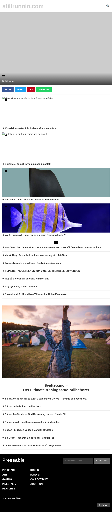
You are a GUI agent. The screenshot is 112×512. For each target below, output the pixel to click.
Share (8, 90)
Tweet (20, 90)
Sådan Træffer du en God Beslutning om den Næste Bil (35, 414)
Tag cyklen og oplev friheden (21, 286)
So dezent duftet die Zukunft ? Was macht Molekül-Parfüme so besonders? (46, 398)
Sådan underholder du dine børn (23, 406)
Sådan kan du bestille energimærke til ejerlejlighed (32, 422)
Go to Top (103, 505)
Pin (31, 90)
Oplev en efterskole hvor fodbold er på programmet (33, 445)
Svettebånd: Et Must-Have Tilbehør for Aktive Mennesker (36, 294)
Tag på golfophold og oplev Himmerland (27, 278)
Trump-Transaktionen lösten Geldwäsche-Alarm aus (33, 263)
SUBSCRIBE (101, 461)
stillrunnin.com (23, 6)
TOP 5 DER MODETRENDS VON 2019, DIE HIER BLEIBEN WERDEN (42, 271)
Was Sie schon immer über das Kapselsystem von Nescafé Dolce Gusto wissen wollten (53, 247)
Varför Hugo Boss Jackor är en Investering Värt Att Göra (36, 255)
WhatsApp (44, 90)
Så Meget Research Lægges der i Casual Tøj (29, 438)
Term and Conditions (11, 498)
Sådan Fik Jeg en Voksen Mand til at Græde (29, 430)
